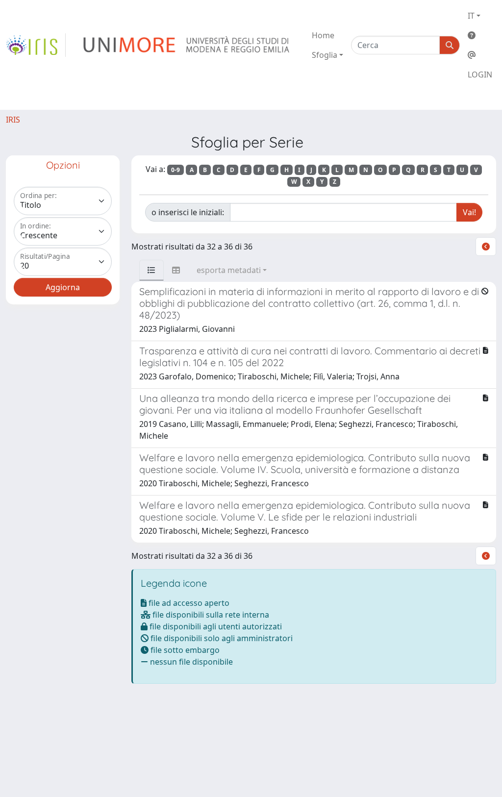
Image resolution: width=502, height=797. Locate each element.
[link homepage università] (187, 45)
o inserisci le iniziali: (187, 212)
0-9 (175, 170)
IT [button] (471, 15)
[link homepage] (36, 45)
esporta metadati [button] (229, 270)
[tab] (151, 270)
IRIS (13, 119)
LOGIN (480, 74)
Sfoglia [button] (324, 55)
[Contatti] (480, 55)
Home (323, 35)
